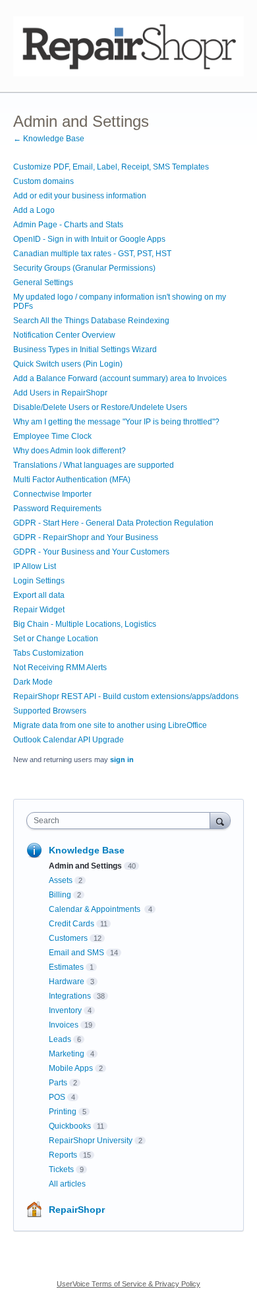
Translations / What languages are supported (93, 465)
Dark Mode (33, 682)
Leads (60, 1039)
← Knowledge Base (48, 138)
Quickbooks (70, 1126)
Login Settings (39, 580)
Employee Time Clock (52, 436)
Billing (60, 894)
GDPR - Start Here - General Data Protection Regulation (113, 523)
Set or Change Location (55, 638)
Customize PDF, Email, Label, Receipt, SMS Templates (111, 166)
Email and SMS (76, 952)
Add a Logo (34, 210)
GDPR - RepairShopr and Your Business (85, 537)
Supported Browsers (49, 710)
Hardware (66, 981)
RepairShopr (77, 1209)
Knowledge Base (87, 850)
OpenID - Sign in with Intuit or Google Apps (89, 239)
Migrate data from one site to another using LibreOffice (110, 725)
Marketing (66, 1053)
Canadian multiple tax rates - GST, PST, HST (92, 253)
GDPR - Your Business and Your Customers (91, 551)
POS (57, 1097)
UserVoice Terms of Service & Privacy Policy (128, 1284)
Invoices (63, 1025)
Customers (68, 938)
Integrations (70, 996)
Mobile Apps (71, 1068)
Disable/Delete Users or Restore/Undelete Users (100, 407)
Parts (58, 1082)
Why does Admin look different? (69, 450)
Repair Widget (39, 609)
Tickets (61, 1169)
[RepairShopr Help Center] (128, 46)
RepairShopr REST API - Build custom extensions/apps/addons (126, 696)
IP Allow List (34, 566)
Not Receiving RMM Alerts (60, 667)
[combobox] (121, 820)
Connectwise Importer (52, 494)
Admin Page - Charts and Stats (68, 224)
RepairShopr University (90, 1140)
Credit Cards (71, 923)
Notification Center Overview (64, 335)
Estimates (66, 967)
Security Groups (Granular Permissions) (84, 268)
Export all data (39, 595)
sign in (122, 759)
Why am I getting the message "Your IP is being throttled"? (116, 421)
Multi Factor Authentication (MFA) (71, 479)
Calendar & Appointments (95, 909)
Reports (63, 1155)
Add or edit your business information (79, 195)
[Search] (220, 820)
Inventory (65, 1010)
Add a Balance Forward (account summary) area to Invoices (120, 378)
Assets (60, 880)
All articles (67, 1184)
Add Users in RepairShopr (60, 392)
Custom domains (43, 181)
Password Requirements (57, 508)
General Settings (43, 282)
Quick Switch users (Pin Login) (68, 364)
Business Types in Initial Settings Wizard (85, 349)
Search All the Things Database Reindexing (91, 320)
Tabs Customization (48, 653)
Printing (62, 1111)
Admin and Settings (85, 866)
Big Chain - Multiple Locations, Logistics (84, 624)
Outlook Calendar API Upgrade (68, 739)
